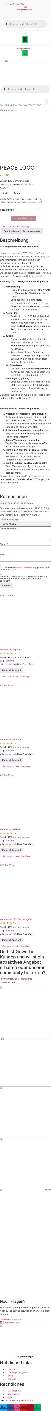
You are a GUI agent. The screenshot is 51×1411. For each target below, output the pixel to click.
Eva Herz (23, 105)
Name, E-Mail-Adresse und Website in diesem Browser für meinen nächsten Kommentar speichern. (23, 578)
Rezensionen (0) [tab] (32, 231)
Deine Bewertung (9, 519)
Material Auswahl (11, 670)
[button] (25, 34)
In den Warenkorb (23, 218)
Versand (10, 660)
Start (2, 105)
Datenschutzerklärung (24, 567)
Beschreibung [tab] (11, 231)
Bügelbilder (11, 105)
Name (4, 544)
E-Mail (4, 554)
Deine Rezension (9, 528)
